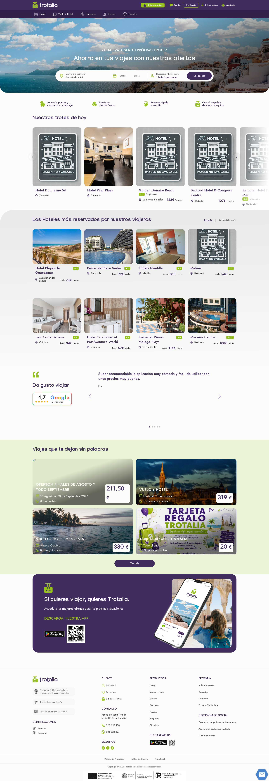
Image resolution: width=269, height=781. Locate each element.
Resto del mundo (227, 220)
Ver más (134, 563)
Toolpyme (42, 733)
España (208, 220)
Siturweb (42, 728)
